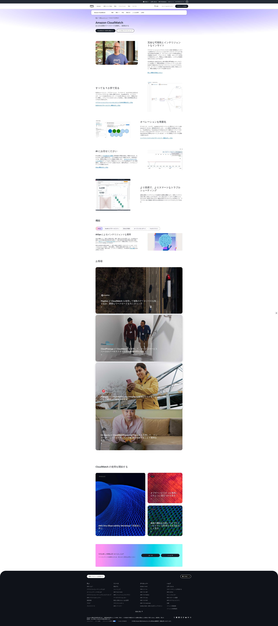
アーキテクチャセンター (120, 597)
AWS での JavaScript (145, 603)
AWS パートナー (118, 606)
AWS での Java (144, 597)
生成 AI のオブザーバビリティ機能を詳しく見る (108, 105)
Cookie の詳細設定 (122, 621)
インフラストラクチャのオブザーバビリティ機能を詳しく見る (156, 138)
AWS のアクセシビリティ (173, 600)
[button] (107, 6)
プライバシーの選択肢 (108, 621)
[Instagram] (181, 617)
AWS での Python (144, 594)
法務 (168, 603)
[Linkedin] (179, 617)
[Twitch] (183, 617)
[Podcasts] (188, 617)
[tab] (99, 228)
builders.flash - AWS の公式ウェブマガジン (151, 606)
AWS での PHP (144, 600)
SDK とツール (143, 589)
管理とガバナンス (103, 17)
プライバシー (90, 621)
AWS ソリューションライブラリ (122, 594)
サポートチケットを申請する (174, 589)
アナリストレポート (119, 603)
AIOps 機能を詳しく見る (102, 167)
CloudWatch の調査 (108, 155)
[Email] (190, 617)
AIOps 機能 (132, 248)
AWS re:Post (170, 592)
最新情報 (89, 600)
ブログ (88, 603)
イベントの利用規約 (172, 608)
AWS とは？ (90, 586)
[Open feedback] (276, 313)
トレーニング (117, 589)
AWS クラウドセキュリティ (94, 597)
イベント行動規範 (171, 606)
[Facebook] (176, 617)
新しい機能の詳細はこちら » (155, 72)
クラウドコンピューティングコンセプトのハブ (99, 594)
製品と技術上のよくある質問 (121, 600)
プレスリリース (91, 606)
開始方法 (116, 586)
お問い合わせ (170, 586)
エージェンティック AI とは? (94, 592)
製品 (97, 17)
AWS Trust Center (118, 592)
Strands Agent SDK (110, 241)
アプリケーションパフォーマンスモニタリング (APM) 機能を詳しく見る (114, 102)
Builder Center (144, 586)
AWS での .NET (144, 592)
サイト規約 (97, 621)
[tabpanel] (139, 242)
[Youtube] (185, 617)
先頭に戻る (138, 611)
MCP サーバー (102, 241)
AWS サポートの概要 (172, 597)
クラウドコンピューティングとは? (96, 589)
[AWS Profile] (187, 2)
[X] (174, 617)
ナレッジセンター (171, 594)
